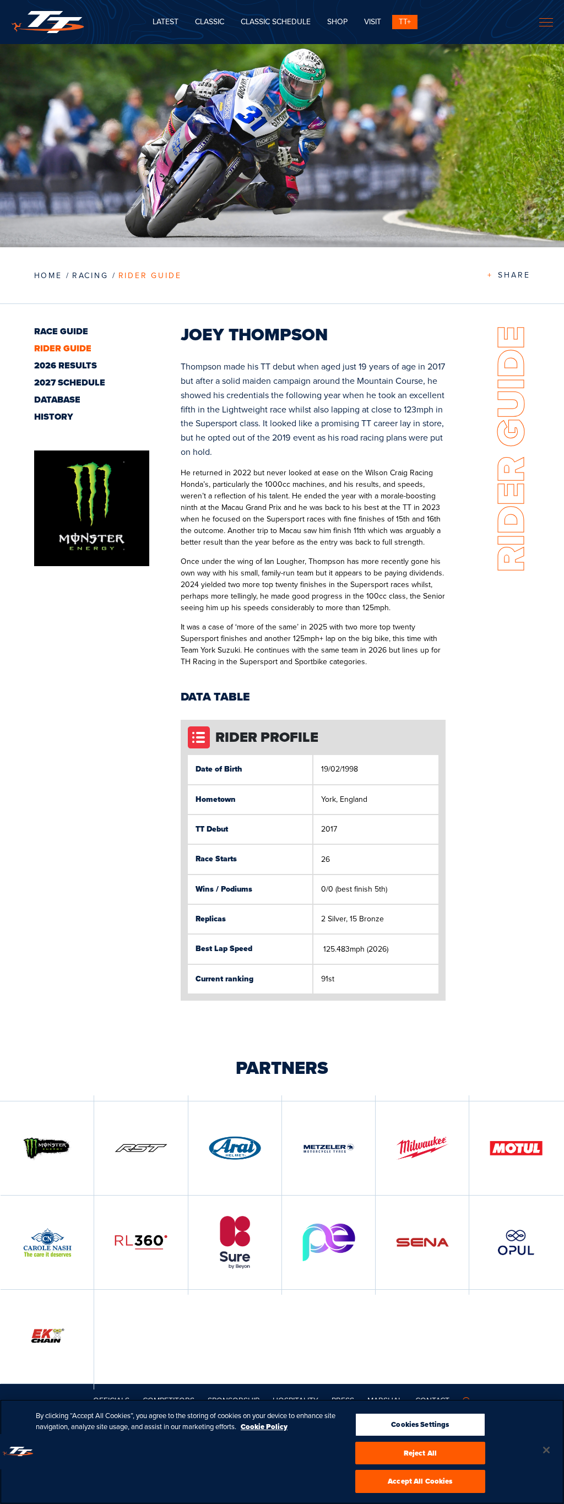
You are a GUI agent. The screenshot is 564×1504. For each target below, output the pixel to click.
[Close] (546, 1450)
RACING (90, 275)
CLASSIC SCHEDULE (276, 22)
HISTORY (53, 416)
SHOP (337, 22)
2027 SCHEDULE (69, 382)
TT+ (405, 22)
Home (48, 275)
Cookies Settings (420, 1424)
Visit (372, 22)
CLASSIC (209, 22)
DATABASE (57, 399)
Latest (165, 22)
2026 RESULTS (65, 365)
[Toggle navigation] (546, 22)
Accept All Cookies (420, 1481)
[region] (282, 1451)
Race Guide (61, 331)
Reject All (420, 1453)
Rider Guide (150, 275)
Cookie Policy (264, 1426)
